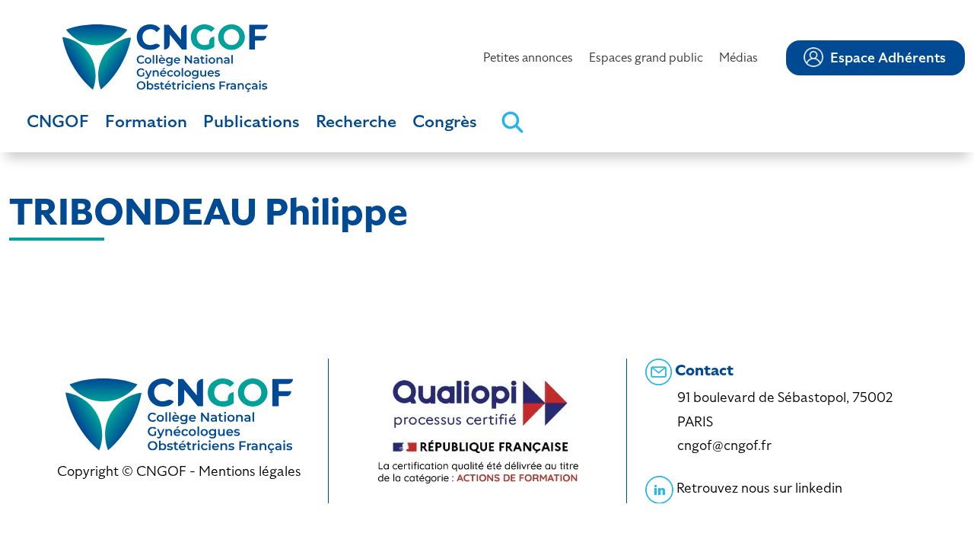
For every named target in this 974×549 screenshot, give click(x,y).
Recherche (356, 121)
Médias (738, 57)
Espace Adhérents (888, 58)
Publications (251, 121)
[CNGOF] (165, 57)
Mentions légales (250, 471)
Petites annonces (528, 57)
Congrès (444, 121)
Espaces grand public (646, 57)
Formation (146, 121)
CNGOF (58, 121)
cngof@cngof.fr (724, 445)
